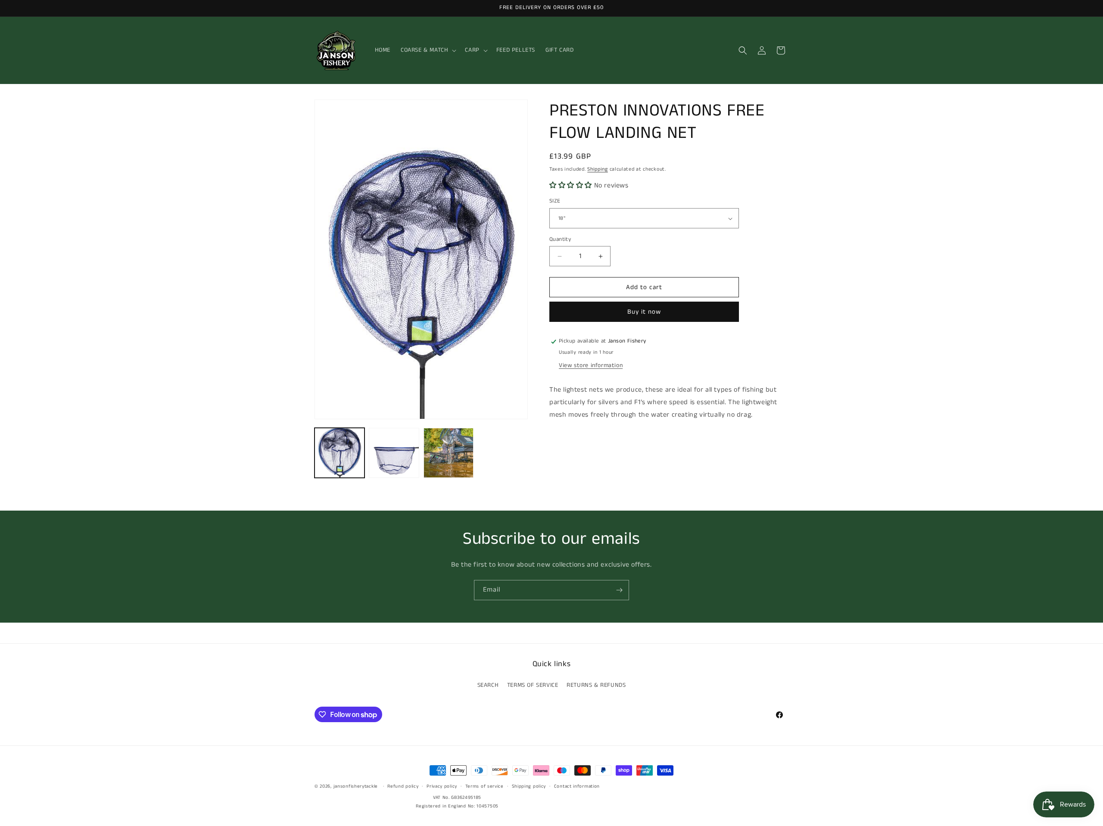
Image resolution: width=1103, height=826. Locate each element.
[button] (428, 50)
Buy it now (644, 312)
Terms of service (484, 786)
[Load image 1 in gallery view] (340, 453)
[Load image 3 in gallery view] (449, 453)
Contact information (577, 786)
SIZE (555, 201)
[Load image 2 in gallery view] (394, 453)
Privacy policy (442, 786)
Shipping (597, 169)
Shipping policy (529, 786)
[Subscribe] (619, 590)
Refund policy (402, 786)
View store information (591, 366)
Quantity (560, 239)
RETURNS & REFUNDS (596, 685)
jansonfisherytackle (355, 786)
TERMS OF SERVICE (532, 685)
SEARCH (488, 685)
